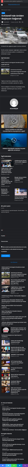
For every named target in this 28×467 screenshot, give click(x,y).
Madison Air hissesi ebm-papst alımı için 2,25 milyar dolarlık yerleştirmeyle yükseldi (14, 317)
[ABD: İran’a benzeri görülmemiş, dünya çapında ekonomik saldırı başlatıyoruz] (6, 390)
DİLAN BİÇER (6, 22)
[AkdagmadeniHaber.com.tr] (14, 4)
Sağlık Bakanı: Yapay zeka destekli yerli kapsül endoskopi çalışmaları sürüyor (6, 170)
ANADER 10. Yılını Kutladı (17, 354)
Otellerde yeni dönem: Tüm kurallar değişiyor (21, 161)
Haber (9, 9)
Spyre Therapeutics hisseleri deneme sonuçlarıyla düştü (12, 311)
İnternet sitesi (4, 241)
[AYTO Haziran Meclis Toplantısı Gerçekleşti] (6, 363)
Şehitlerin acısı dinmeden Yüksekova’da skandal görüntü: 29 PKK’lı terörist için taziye (6, 181)
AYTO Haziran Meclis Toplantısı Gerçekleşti (17, 362)
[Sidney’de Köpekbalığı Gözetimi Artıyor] (21, 192)
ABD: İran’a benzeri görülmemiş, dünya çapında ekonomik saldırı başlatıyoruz (18, 390)
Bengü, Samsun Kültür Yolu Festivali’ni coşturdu (21, 179)
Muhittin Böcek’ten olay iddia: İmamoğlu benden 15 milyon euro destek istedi (18, 349)
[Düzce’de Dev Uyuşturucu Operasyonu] (6, 376)
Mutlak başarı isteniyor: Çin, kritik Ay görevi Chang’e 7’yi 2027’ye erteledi (18, 329)
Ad (2, 230)
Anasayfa (4, 9)
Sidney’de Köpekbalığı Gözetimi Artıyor (21, 197)
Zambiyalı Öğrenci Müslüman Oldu (16, 382)
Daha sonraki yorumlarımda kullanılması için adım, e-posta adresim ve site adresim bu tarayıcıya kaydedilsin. (14, 249)
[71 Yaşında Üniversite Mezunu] (6, 370)
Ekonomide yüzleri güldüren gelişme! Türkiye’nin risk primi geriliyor (18, 281)
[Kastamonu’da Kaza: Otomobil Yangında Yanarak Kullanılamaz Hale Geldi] (5, 71)
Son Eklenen (14, 262)
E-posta (3, 235)
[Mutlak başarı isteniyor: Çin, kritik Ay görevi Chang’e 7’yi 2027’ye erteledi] (6, 330)
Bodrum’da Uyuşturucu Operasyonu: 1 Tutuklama (5, 191)
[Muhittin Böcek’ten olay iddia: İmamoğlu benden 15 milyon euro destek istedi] (6, 349)
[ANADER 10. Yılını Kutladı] (6, 356)
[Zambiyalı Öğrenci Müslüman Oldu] (6, 383)
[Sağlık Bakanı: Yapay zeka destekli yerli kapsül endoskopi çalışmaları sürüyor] (7, 163)
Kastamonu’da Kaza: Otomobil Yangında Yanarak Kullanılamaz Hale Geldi (18, 71)
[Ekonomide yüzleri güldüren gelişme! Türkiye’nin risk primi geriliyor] (6, 282)
